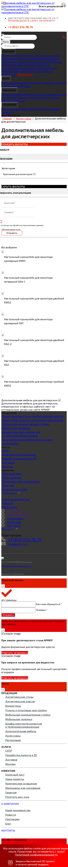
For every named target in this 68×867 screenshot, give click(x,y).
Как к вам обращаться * (49, 604)
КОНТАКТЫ (8, 830)
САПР (4, 82)
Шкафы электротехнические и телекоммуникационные (25, 66)
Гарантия (22, 97)
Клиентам (14, 522)
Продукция (8, 51)
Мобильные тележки (15, 428)
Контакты (14, 525)
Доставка (13, 85)
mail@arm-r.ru (17, 544)
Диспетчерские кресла (44, 55)
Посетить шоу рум (13, 100)
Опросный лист (36, 94)
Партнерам (9, 507)
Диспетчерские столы (15, 55)
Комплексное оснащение (24, 82)
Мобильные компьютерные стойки (24, 61)
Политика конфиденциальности (16, 566)
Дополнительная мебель (35, 71)
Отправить (11, 233)
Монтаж (25, 85)
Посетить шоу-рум (14, 489)
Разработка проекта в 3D (18, 458)
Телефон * (41, 609)
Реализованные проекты (44, 97)
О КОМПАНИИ (9, 104)
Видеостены (9, 58)
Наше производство (21, 109)
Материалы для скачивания (20, 481)
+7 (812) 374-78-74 (20, 27)
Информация (9, 90)
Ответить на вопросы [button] (14, 652)
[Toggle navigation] (2, 34)
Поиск (6, 41)
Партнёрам (53, 109)
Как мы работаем (19, 515)
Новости (6, 112)
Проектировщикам (13, 94)
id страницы (9, 600)
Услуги (6, 78)
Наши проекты (11, 477)
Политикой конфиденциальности (36, 854)
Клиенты (39, 109)
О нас (4, 109)
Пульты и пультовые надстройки (38, 58)
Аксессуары (9, 74)
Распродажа (25, 74)
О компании (8, 493)
